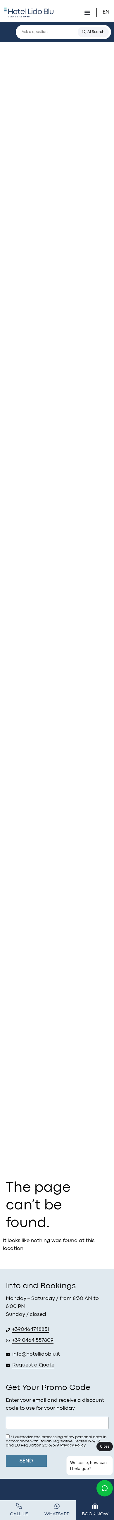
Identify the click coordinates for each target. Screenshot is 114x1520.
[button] (87, 12)
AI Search (95, 32)
